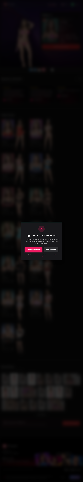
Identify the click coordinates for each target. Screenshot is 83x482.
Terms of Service (49, 254)
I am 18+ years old (33, 249)
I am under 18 (51, 249)
